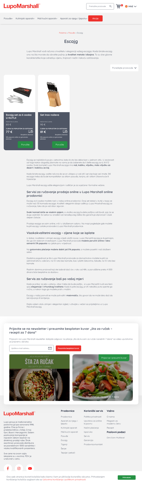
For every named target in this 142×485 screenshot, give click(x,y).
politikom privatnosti (75, 479)
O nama (111, 416)
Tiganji (64, 444)
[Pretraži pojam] (110, 6)
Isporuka (88, 432)
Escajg (64, 440)
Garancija (88, 440)
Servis (87, 436)
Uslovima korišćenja (53, 479)
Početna (62, 33)
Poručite (25, 144)
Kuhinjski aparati (24, 18)
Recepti (110, 427)
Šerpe (63, 448)
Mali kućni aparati (46, 18)
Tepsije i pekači (68, 452)
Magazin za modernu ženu (114, 422)
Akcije (95, 18)
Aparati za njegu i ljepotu (73, 18)
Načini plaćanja (91, 427)
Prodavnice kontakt (93, 444)
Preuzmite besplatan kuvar (68, 348)
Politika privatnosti (92, 416)
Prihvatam (127, 477)
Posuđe (8, 18)
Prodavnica (66, 416)
